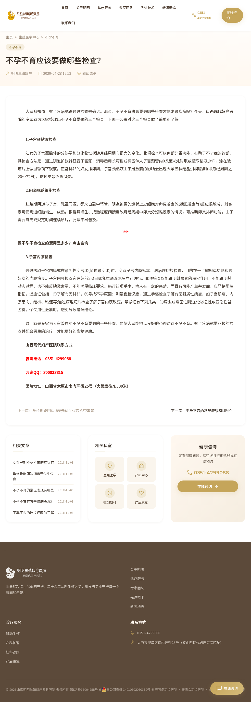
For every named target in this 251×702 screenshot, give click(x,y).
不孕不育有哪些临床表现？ (33, 501)
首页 (64, 7)
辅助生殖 (13, 633)
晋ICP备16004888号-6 (85, 689)
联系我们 (68, 22)
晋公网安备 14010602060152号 (128, 689)
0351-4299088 (211, 473)
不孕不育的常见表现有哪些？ (209, 410)
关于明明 (83, 7)
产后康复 (13, 661)
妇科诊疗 (13, 652)
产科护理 (13, 642)
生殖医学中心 (29, 37)
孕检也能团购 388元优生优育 (33, 476)
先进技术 (147, 7)
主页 (9, 37)
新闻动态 (169, 7)
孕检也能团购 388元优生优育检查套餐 (63, 410)
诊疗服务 (104, 7)
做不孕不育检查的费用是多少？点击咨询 (53, 243)
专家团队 (126, 7)
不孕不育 (52, 37)
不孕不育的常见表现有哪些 (33, 490)
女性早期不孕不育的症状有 (33, 462)
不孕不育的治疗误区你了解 (33, 512)
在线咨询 (231, 15)
